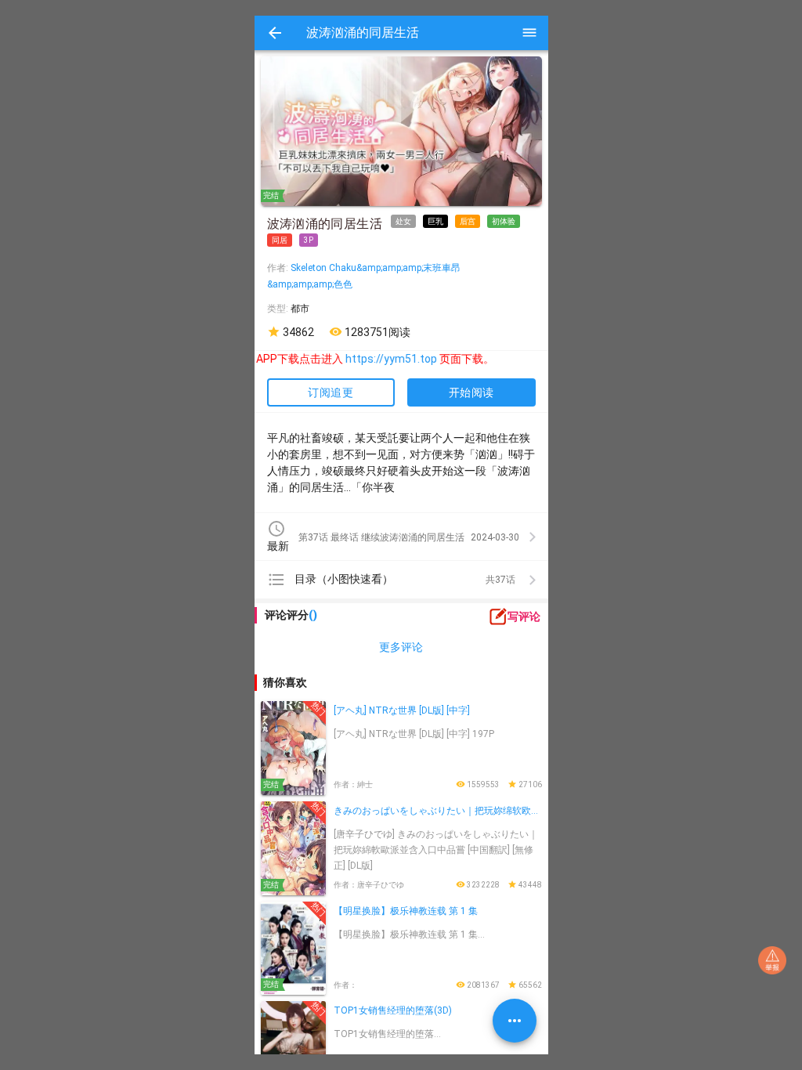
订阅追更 (330, 392)
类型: (279, 308)
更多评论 (401, 647)
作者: (279, 267)
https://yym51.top (375, 358)
